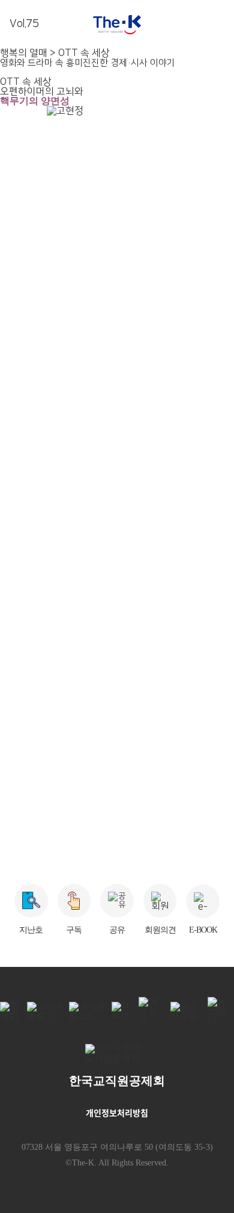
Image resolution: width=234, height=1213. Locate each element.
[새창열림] (117, 1057)
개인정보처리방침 (117, 1113)
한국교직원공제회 (117, 1081)
